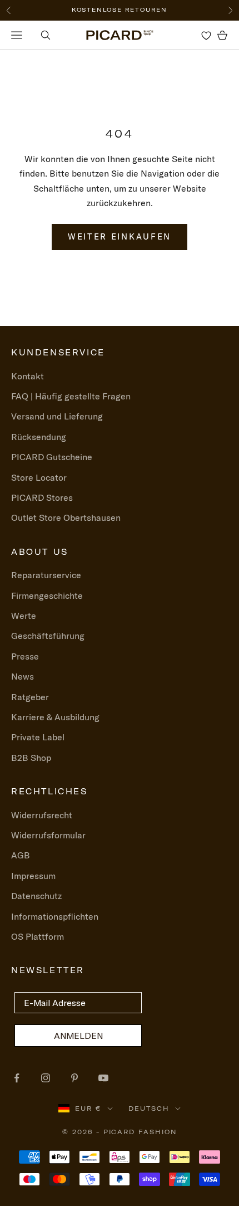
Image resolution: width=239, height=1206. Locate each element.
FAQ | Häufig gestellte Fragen (71, 396)
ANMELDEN (78, 1035)
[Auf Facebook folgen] (16, 1077)
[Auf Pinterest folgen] (74, 1077)
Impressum (33, 875)
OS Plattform (37, 936)
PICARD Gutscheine (51, 456)
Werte (23, 615)
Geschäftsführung (47, 635)
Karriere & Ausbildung (55, 716)
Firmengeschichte (47, 595)
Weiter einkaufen (119, 236)
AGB (20, 855)
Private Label (37, 737)
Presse (25, 656)
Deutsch (149, 1108)
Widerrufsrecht (41, 815)
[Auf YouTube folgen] (103, 1077)
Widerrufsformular (48, 835)
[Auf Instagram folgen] (45, 1077)
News (22, 676)
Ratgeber (30, 696)
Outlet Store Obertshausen (66, 517)
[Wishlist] (206, 35)
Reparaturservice (46, 574)
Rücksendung (38, 436)
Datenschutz (36, 895)
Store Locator (39, 477)
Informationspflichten (54, 916)
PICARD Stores (42, 497)
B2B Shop (31, 757)
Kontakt (27, 376)
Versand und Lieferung (57, 416)
